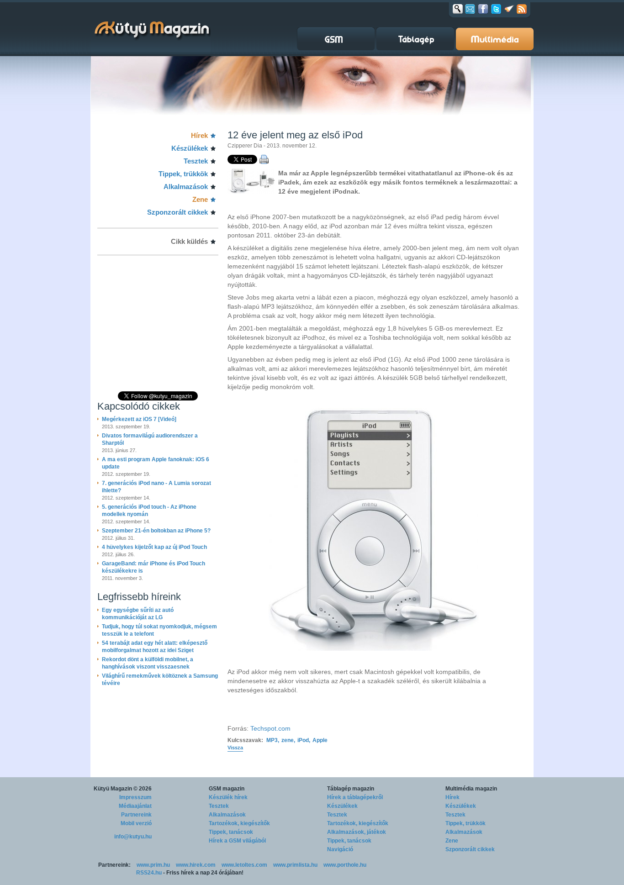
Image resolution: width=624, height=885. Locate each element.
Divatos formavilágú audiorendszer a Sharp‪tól (150, 439)
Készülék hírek (228, 797)
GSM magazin (226, 788)
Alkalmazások (186, 186)
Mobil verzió (136, 823)
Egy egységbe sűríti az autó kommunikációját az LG (138, 614)
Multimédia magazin (471, 788)
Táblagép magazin (350, 788)
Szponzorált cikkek (177, 212)
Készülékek (189, 148)
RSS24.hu (149, 872)
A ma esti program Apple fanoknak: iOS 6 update (155, 463)
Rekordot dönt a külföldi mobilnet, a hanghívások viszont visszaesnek (147, 663)
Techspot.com (270, 728)
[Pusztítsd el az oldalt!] (509, 9)
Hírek (199, 135)
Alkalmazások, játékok (356, 832)
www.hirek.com (196, 865)
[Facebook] (483, 9)
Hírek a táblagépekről (355, 797)
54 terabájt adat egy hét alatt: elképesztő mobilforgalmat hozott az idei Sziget (154, 646)
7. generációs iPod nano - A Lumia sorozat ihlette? (156, 487)
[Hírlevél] (470, 9)
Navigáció (340, 849)
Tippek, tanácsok (231, 832)
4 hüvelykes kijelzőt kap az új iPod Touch (154, 547)
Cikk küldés (189, 241)
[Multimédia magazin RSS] (522, 9)
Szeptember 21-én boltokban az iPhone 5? (156, 530)
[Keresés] (458, 9)
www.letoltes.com (244, 865)
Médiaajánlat (135, 806)
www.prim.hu (153, 865)
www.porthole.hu (344, 865)
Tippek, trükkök (183, 174)
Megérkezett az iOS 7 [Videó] (139, 419)
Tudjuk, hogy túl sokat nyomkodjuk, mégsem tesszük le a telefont (159, 630)
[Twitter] (496, 9)
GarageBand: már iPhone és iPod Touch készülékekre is (153, 567)
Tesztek (196, 161)
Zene (200, 199)
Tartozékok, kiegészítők (239, 823)
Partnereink (136, 814)
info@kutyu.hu (133, 836)
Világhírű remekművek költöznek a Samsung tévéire (160, 679)
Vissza (235, 747)
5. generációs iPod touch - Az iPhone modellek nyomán (149, 510)
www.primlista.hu (295, 865)
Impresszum (135, 797)
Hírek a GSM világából (237, 841)
